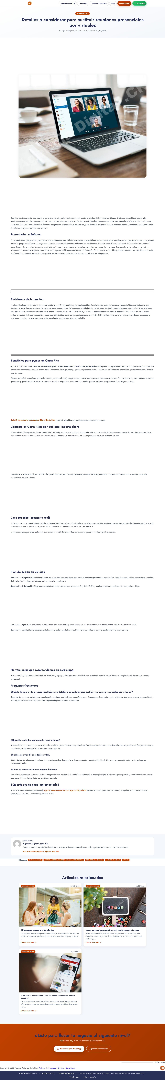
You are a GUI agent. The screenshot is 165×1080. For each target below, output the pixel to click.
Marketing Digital (113, 860)
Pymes (125, 860)
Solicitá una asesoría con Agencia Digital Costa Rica (33, 420)
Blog (113, 3)
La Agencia (83, 3)
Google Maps (74, 1077)
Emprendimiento (35, 860)
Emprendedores (82, 13)
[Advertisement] (82, 56)
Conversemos (124, 3)
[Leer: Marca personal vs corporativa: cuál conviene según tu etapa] (115, 914)
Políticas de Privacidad (47, 1068)
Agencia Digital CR (67, 3)
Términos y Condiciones (66, 1068)
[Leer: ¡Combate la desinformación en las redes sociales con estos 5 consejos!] (50, 981)
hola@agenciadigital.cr (67, 1073)
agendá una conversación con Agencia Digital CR (65, 790)
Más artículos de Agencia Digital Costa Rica (41, 851)
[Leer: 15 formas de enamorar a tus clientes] (50, 914)
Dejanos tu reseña (90, 1077)
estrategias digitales (94, 860)
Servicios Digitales (98, 3)
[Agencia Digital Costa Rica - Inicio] (30, 3)
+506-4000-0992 (48, 1073)
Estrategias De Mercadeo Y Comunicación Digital (63, 860)
